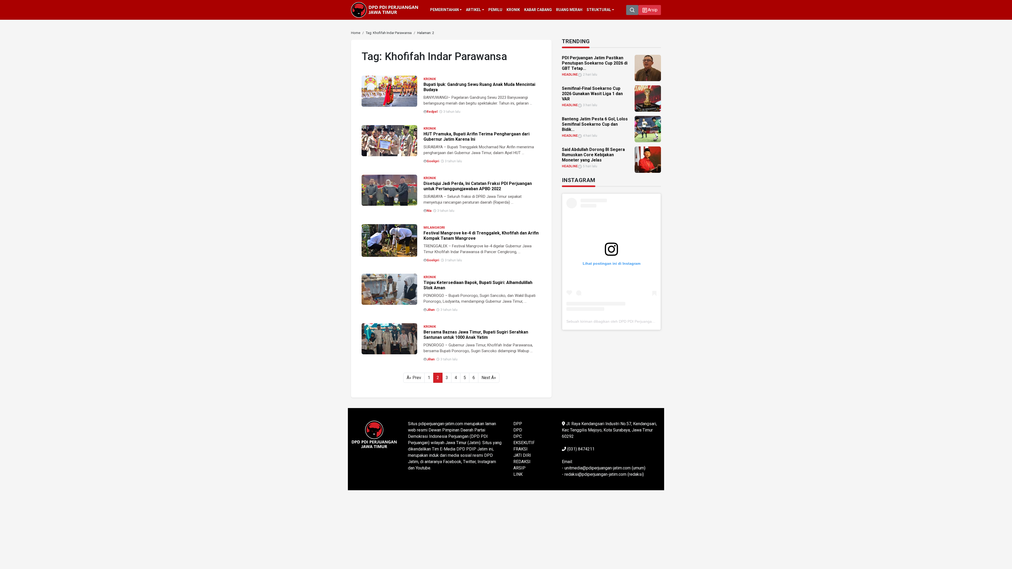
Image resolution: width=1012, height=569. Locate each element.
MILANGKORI (434, 227)
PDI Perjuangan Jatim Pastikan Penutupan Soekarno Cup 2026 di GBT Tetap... (594, 63)
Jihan (431, 310)
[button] (649, 10)
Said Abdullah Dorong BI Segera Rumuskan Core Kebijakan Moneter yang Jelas (593, 155)
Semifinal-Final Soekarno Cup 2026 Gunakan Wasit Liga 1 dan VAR (592, 93)
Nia (429, 211)
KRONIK (430, 79)
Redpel (432, 112)
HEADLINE (570, 74)
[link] (389, 90)
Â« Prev (414, 377)
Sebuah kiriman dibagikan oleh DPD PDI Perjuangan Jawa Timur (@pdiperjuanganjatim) (639, 321)
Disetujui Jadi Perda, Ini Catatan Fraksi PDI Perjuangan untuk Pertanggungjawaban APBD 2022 (478, 186)
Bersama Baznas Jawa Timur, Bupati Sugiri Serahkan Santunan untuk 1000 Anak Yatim (476, 335)
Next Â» (488, 377)
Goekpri (433, 161)
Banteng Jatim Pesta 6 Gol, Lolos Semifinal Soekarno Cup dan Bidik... (595, 124)
